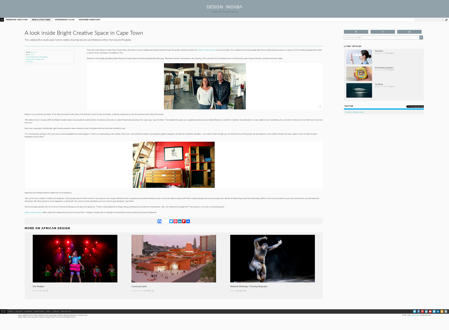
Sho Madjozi (38, 286)
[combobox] (429, 19)
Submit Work (39, 311)
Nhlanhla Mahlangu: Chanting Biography (249, 286)
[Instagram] (426, 311)
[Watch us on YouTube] (430, 311)
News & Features (41, 20)
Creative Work (30, 59)
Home (2, 20)
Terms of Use (66, 311)
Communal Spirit (139, 286)
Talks (35, 290)
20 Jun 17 (34, 52)
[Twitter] (171, 221)
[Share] (188, 221)
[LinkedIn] (179, 221)
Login (48, 311)
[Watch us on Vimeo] (434, 311)
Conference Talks (65, 20)
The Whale (379, 84)
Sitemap (56, 311)
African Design (30, 57)
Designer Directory (89, 20)
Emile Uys (31, 55)
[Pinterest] (175, 221)
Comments (29, 62)
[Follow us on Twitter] (356, 32)
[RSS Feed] (441, 311)
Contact (19, 311)
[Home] (224, 7)
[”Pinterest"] (409, 32)
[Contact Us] (445, 311)
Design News (40, 59)
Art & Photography (42, 57)
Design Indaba (415, 315)
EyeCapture (379, 51)
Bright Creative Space (206, 50)
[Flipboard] (184, 221)
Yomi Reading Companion (384, 67)
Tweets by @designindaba (354, 112)
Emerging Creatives (17, 20)
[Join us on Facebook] (383, 32)
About (10, 311)
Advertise (28, 311)
